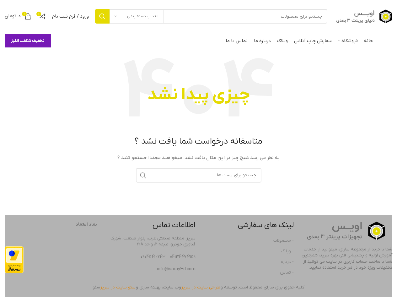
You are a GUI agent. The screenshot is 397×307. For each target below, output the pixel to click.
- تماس (287, 273)
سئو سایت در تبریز (118, 287)
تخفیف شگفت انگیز (28, 40)
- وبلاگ (287, 251)
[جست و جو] (102, 16)
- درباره (287, 262)
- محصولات (283, 241)
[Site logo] (363, 16)
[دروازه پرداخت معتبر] (14, 260)
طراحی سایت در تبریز (200, 287)
